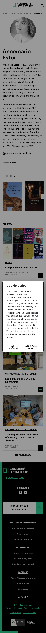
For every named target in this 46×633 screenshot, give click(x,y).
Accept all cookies (31, 347)
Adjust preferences (14, 347)
